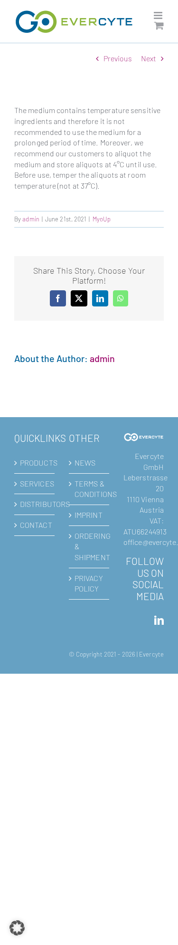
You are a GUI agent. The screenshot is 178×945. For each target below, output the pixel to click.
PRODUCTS (35, 462)
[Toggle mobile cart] (159, 25)
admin (30, 219)
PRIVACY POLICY (89, 583)
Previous (117, 58)
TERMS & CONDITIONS (89, 489)
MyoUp (102, 219)
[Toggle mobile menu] (159, 15)
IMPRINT (89, 514)
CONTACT (35, 524)
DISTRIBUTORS (35, 503)
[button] (17, 928)
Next (148, 58)
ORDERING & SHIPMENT (89, 546)
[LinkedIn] (159, 620)
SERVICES (35, 483)
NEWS (85, 462)
